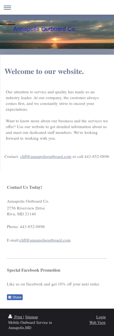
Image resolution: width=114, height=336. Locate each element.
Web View (97, 322)
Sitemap (31, 316)
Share (17, 297)
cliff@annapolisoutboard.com (45, 156)
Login (101, 316)
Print (18, 316)
